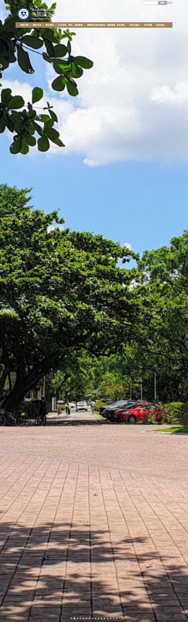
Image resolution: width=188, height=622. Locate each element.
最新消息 (25, 25)
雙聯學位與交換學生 (96, 25)
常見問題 (148, 25)
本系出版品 (134, 25)
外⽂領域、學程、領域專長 (70, 25)
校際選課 (111, 25)
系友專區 (121, 25)
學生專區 (50, 25)
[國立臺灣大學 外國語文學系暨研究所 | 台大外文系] (51, 13)
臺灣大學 (133, 3)
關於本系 (37, 25)
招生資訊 (160, 25)
